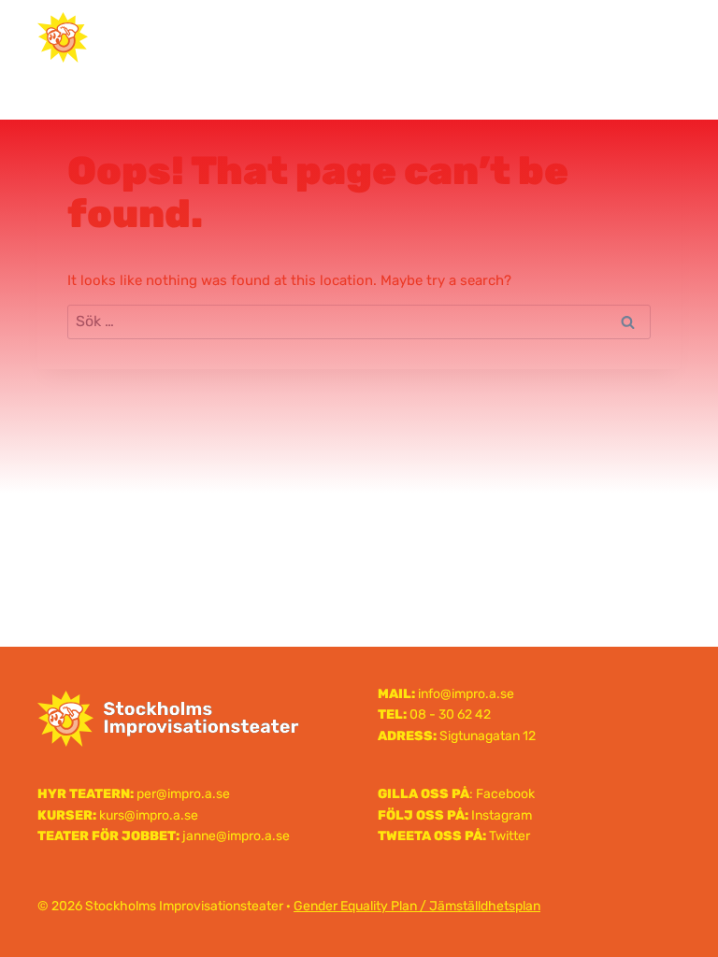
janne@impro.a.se (236, 836)
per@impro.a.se (183, 794)
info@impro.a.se (466, 694)
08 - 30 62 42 (450, 714)
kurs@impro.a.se (148, 815)
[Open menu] (659, 37)
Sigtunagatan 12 (487, 736)
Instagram (501, 815)
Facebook (505, 794)
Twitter (509, 836)
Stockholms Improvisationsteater (359, 36)
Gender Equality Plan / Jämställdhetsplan (417, 906)
